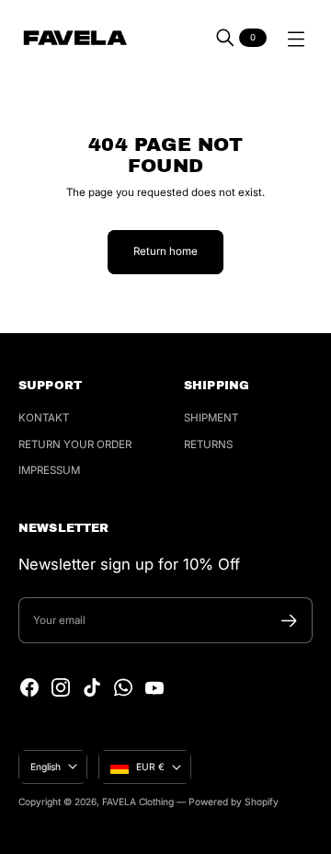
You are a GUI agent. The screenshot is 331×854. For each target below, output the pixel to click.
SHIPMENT (211, 417)
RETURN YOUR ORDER (74, 444)
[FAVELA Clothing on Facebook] (29, 687)
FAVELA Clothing (138, 801)
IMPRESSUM (49, 470)
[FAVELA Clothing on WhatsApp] (123, 687)
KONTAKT (43, 417)
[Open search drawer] (225, 37)
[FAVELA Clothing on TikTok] (92, 687)
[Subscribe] (289, 621)
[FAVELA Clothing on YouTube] (154, 687)
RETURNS (208, 444)
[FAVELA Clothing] (74, 37)
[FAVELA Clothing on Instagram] (61, 687)
